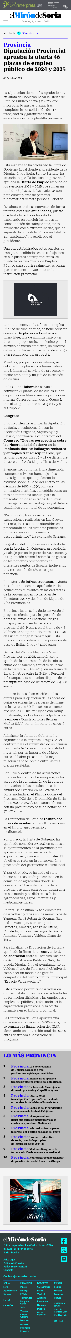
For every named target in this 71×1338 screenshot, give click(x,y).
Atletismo (41, 1298)
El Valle (23, 1294)
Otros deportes (41, 1313)
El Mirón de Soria (35, 16)
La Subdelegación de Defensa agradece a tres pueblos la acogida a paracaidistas (32, 1070)
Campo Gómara (24, 1315)
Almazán (24, 1324)
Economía (58, 1294)
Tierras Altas (26, 1298)
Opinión (8, 1305)
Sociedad (58, 1290)
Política (57, 1287)
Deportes (42, 1283)
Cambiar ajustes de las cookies (19, 1276)
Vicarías (24, 1311)
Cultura (57, 1298)
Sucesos (7, 1294)
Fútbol (40, 1290)
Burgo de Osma (24, 1302)
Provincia (30, 33)
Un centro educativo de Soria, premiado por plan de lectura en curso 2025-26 (32, 1140)
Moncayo (24, 1320)
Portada (9, 33)
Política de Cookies (13, 1263)
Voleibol (41, 1294)
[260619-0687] (35, 299)
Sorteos (58, 1321)
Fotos (6, 1300)
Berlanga (24, 1290)
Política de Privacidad (15, 1266)
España (58, 1283)
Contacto (8, 1269)
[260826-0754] (35, 5)
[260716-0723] (35, 1200)
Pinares (23, 1287)
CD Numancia (43, 1287)
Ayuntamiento (10, 1290)
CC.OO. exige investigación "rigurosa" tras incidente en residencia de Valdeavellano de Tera (34, 1099)
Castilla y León (59, 1304)
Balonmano (42, 1301)
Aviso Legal (9, 1259)
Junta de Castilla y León (60, 1310)
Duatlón (41, 1309)
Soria (6, 1283)
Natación (41, 1305)
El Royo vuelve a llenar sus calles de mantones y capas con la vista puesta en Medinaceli (33, 1120)
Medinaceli (25, 1328)
